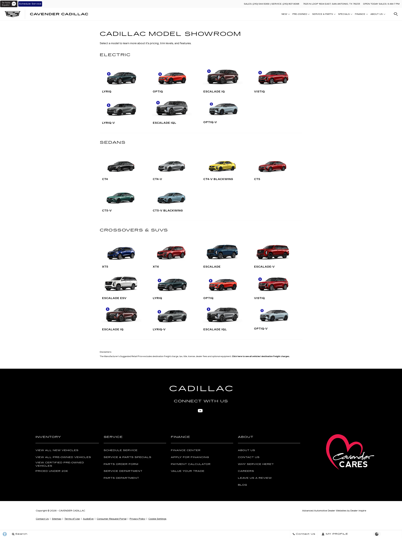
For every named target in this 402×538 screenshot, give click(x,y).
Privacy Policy (137, 519)
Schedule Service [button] (30, 4)
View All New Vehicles (57, 450)
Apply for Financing (190, 457)
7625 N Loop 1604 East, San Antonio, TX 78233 (331, 4)
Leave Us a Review (255, 478)
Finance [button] (360, 14)
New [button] (285, 14)
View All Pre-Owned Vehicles (63, 457)
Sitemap (56, 519)
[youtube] (200, 411)
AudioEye (88, 519)
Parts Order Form (121, 464)
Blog (242, 485)
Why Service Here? (256, 464)
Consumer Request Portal (111, 519)
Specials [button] (344, 14)
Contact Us (249, 457)
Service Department (123, 471)
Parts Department (121, 478)
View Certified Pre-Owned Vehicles (59, 464)
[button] (395, 14)
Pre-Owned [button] (299, 14)
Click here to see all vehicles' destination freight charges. (261, 356)
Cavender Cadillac (72, 510)
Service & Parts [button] (322, 14)
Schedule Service (121, 450)
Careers (246, 471)
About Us (246, 450)
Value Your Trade (187, 471)
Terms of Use (72, 519)
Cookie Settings (157, 519)
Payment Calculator (191, 464)
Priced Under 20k (51, 471)
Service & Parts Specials (127, 457)
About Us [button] (376, 14)
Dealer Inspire (358, 510)
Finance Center (186, 450)
